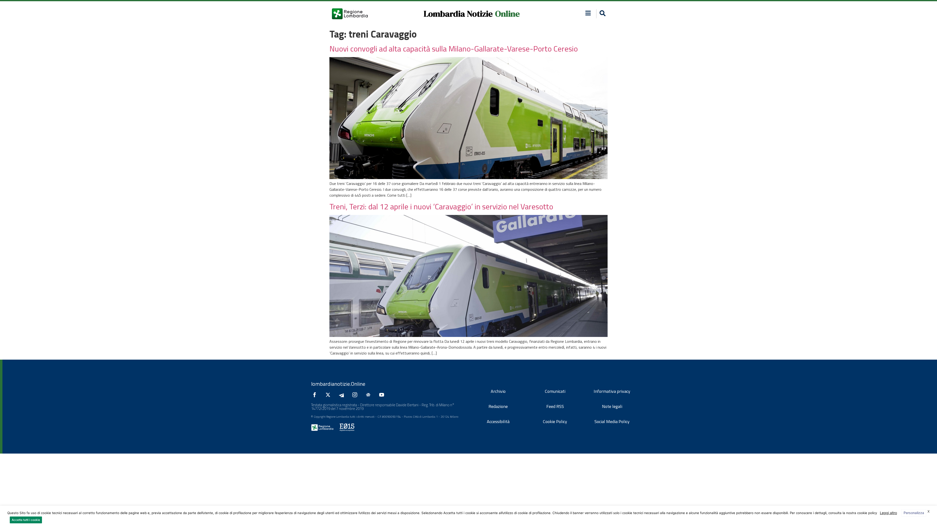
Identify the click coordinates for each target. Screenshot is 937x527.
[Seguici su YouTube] (383, 394)
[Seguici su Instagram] (356, 394)
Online (507, 14)
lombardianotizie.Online (338, 384)
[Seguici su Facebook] (315, 394)
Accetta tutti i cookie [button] (26, 520)
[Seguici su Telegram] (342, 394)
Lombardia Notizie (458, 14)
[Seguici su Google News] (369, 394)
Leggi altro (888, 513)
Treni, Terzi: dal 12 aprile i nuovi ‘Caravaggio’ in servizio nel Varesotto (441, 206)
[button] (588, 13)
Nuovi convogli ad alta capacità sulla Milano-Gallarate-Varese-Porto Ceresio (453, 48)
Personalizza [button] (914, 513)
